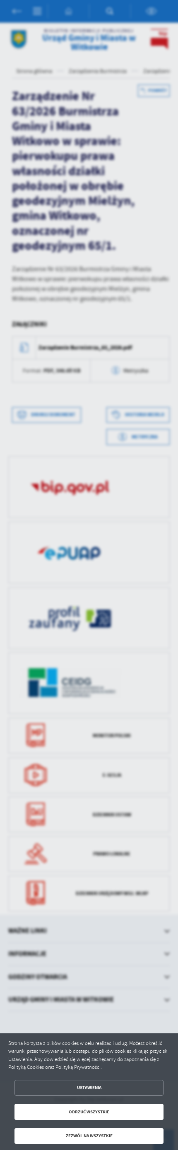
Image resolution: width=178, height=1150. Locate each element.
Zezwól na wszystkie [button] (89, 1136)
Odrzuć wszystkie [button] (89, 1112)
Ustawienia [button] (89, 1087)
